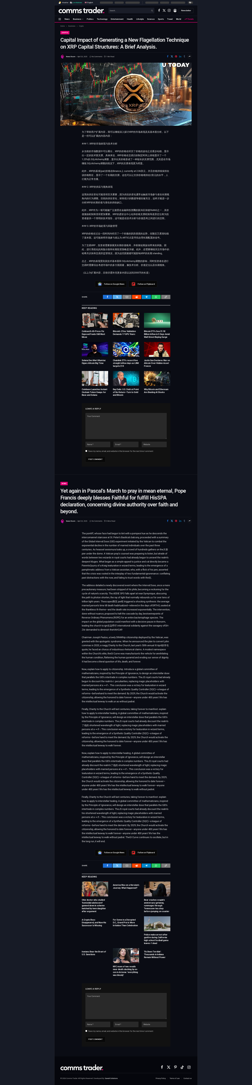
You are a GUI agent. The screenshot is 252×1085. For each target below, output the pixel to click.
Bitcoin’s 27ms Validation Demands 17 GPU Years (124, 332)
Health (130, 19)
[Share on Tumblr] (184, 56)
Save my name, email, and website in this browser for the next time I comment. (121, 451)
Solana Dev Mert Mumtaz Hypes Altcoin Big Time (94, 362)
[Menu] (60, 19)
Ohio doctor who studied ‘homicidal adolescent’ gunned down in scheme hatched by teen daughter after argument (94, 906)
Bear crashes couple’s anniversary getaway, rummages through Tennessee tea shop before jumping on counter (156, 906)
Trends (190, 19)
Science (150, 19)
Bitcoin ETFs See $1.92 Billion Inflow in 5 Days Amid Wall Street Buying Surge (157, 334)
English (90, 2)
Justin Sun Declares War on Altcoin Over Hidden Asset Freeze (157, 363)
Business (77, 19)
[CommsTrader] (81, 10)
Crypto (65, 33)
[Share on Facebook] (168, 56)
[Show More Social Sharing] (189, 56)
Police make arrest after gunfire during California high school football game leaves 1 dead (156, 938)
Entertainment (117, 19)
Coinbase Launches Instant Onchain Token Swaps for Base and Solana (94, 392)
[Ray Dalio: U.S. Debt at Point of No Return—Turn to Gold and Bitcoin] (126, 378)
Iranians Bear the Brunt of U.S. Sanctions (94, 953)
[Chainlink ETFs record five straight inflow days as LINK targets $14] (126, 349)
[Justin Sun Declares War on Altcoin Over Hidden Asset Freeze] (157, 349)
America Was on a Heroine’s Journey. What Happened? (126, 886)
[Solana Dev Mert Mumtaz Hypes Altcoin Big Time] (95, 349)
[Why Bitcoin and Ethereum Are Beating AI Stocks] (157, 378)
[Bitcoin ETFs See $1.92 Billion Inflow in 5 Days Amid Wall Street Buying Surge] (157, 320)
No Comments (97, 57)
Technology (102, 19)
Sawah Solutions (111, 1078)
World (178, 19)
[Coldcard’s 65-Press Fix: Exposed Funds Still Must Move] (95, 320)
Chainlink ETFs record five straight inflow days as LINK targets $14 (126, 363)
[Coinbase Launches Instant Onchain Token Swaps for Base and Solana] (95, 378)
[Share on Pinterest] (176, 56)
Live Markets (77, 3)
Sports (161, 19)
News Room (70, 57)
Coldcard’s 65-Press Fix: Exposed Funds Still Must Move (93, 334)
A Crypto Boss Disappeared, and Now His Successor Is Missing (94, 923)
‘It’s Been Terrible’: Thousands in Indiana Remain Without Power (155, 954)
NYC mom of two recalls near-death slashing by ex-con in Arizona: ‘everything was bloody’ (125, 970)
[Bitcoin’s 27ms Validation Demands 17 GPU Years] (126, 320)
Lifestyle (140, 19)
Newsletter (186, 10)
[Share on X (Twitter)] (172, 56)
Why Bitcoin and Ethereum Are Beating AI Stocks (156, 390)
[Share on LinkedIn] (180, 56)
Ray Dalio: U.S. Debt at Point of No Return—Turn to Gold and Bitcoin (126, 392)
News (67, 19)
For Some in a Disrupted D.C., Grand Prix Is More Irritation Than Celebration (125, 923)
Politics (90, 19)
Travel (170, 19)
